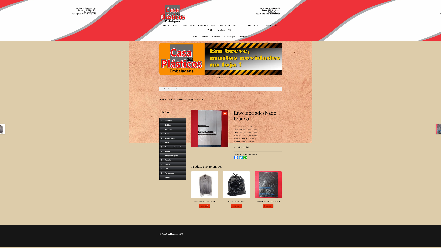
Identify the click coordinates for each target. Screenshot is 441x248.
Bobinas (184, 25)
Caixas (192, 25)
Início (194, 36)
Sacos (276, 25)
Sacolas (268, 25)
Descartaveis (203, 25)
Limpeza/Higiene (255, 25)
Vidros (230, 30)
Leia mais (205, 206)
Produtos (243, 36)
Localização (229, 36)
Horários (216, 36)
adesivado (178, 99)
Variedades (221, 30)
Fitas (213, 25)
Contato (204, 36)
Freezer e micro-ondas (227, 25)
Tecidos (210, 30)
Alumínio (166, 25)
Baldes (175, 25)
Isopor (242, 25)
